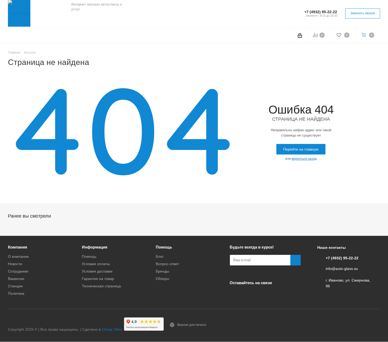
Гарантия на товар (98, 279)
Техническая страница (101, 286)
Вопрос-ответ (167, 264)
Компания (17, 247)
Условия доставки (97, 271)
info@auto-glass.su (342, 268)
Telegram (89, 18)
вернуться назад (304, 159)
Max (116, 18)
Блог (160, 256)
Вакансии (16, 279)
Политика (16, 293)
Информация (94, 247)
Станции (15, 286)
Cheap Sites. (112, 329)
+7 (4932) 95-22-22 (320, 12)
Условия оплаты (96, 264)
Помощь (89, 256)
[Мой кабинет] (300, 35)
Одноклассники (103, 18)
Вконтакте (76, 18)
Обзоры (162, 279)
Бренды (162, 271)
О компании (18, 256)
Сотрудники (18, 271)
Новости (15, 264)
